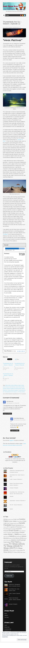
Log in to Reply (7, 413)
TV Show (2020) (19, 550)
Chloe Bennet (20, 521)
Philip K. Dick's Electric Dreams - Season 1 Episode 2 (15, 599)
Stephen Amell (15, 540)
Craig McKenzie (15, 27)
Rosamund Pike (17, 388)
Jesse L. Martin (13, 534)
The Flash (15, 542)
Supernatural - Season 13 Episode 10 (17, 500)
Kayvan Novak (19, 386)
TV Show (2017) (13, 547)
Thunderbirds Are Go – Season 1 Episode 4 (8, 365)
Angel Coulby (21, 385)
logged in (12, 440)
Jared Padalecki (16, 532)
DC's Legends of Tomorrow (14, 527)
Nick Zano (9, 540)
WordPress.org (7, 631)
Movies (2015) (11, 538)
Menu (7, 15)
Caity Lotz (16, 519)
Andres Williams (14, 385)
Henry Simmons (22, 530)
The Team (6, 617)
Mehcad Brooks (17, 536)
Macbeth (11, 496)
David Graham (6, 386)
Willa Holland (23, 552)
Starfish (11, 509)
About (5, 613)
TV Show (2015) (21, 391)
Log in (5, 625)
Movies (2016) (19, 538)
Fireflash (5, 234)
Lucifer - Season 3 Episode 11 (16, 479)
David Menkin (12, 386)
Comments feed (7, 629)
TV (19, 27)
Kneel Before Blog (18, 418)
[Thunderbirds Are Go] (24, 35)
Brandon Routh (10, 519)
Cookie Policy (5, 636)
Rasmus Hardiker (10, 388)
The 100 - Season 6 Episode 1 (16, 504)
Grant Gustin (14, 530)
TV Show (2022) (16, 552)
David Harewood (16, 525)
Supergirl (23, 540)
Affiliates (6, 615)
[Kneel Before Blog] (14, 6)
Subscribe (9, 576)
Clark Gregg (10, 523)
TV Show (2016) (12, 546)
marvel (11, 536)
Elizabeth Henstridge (11, 528)
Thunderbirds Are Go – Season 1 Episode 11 (8, 375)
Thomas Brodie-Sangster (13, 390)
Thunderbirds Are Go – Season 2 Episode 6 (19, 365)
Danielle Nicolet (16, 523)
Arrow (5, 519)
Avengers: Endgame (14, 487)
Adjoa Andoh (8, 385)
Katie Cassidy (22, 534)
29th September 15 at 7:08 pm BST (13, 403)
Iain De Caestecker (8, 532)
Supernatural (7, 542)
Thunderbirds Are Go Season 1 (11, 391)
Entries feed (6, 627)
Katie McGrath (6, 536)
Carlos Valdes (13, 521)
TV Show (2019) (12, 550)
